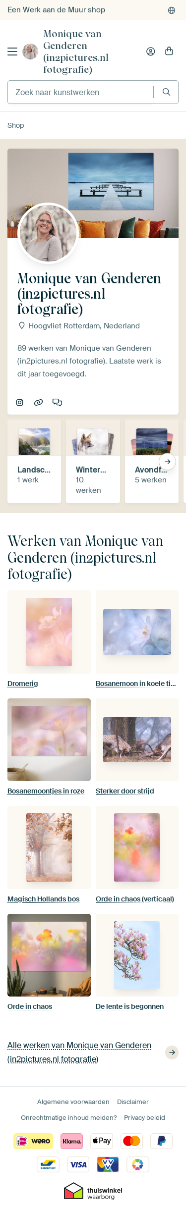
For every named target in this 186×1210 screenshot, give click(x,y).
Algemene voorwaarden (73, 1102)
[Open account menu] (150, 51)
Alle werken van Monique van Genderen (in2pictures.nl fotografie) (79, 1052)
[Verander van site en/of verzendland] (172, 10)
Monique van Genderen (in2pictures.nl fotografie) (76, 51)
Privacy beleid (144, 1117)
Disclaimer (133, 1102)
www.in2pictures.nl (39, 403)
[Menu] (12, 51)
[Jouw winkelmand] (169, 51)
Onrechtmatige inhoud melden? (69, 1117)
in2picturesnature (20, 403)
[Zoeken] (166, 92)
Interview (58, 403)
